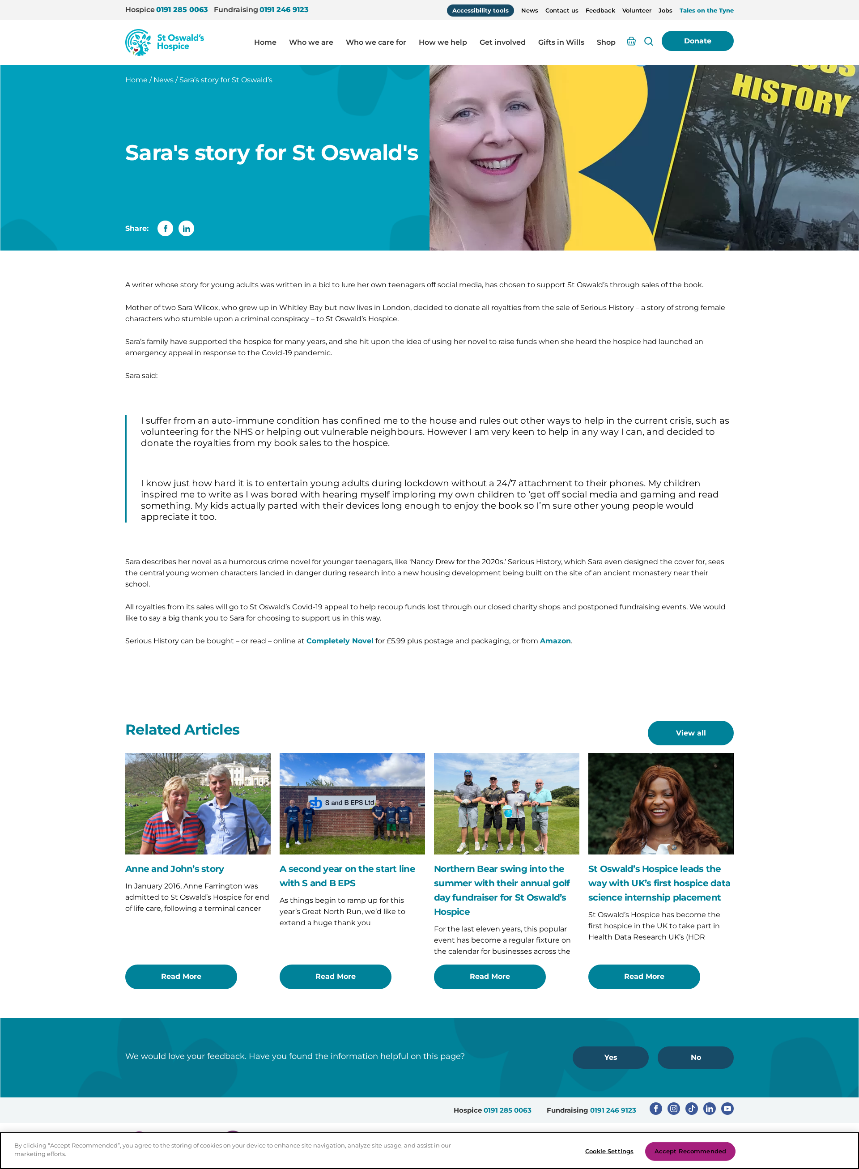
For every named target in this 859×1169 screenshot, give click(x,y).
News (529, 10)
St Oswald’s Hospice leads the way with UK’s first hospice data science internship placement (659, 883)
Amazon (555, 641)
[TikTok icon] (691, 1108)
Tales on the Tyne (707, 10)
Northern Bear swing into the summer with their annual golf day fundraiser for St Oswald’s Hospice (502, 890)
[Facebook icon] (656, 1108)
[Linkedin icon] (709, 1108)
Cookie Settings (609, 1151)
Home (265, 42)
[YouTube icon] (727, 1108)
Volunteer (636, 10)
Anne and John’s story (174, 868)
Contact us (561, 10)
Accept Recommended (690, 1151)
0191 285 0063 (182, 9)
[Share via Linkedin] (186, 228)
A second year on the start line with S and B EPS (347, 875)
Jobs (665, 10)
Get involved (503, 42)
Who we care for (376, 42)
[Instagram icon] (674, 1108)
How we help (443, 42)
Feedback (600, 10)
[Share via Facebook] (165, 228)
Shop (606, 42)
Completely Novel (340, 641)
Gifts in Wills (561, 42)
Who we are (311, 42)
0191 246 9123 (284, 9)
